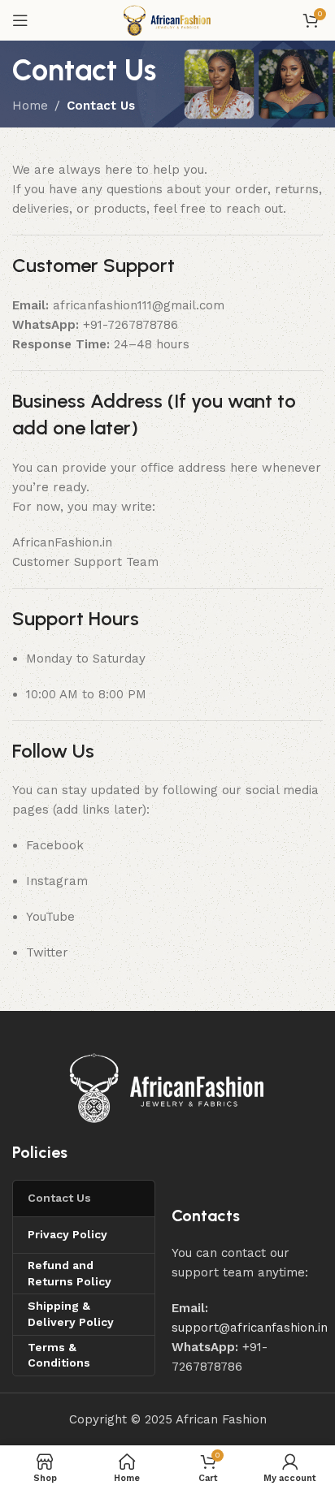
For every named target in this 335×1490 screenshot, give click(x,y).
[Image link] (167, 1087)
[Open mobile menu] (20, 20)
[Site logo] (167, 19)
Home (30, 105)
